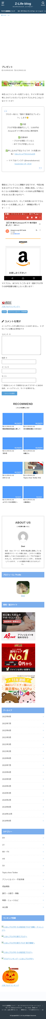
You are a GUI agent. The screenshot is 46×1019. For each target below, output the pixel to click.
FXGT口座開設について (8, 11)
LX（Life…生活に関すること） (10, 1009)
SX (3, 866)
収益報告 (6, 886)
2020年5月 (6, 779)
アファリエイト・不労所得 (18, 311)
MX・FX (5, 852)
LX (3, 845)
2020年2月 (6, 800)
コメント (6, 334)
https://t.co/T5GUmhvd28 (25, 154)
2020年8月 (6, 758)
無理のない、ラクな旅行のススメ (30, 1009)
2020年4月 (6, 786)
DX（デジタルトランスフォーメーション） (31, 11)
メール (5, 367)
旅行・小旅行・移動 (10, 893)
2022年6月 (6, 730)
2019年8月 (6, 807)
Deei (23, 596)
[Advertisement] (23, 41)
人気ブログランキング (10, 985)
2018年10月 (7, 814)
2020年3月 (6, 793)
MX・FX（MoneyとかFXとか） (14, 1007)
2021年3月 (6, 744)
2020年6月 (6, 772)
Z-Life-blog (23, 3)
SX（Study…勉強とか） (31, 1007)
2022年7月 (6, 723)
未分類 (5, 907)
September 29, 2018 (23, 164)
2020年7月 (6, 765)
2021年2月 (6, 751)
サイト (4, 376)
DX (3, 838)
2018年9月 (6, 821)
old (5, 311)
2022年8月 (6, 717)
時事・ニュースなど (10, 900)
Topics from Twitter (10, 873)
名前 (4, 358)
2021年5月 (6, 737)
